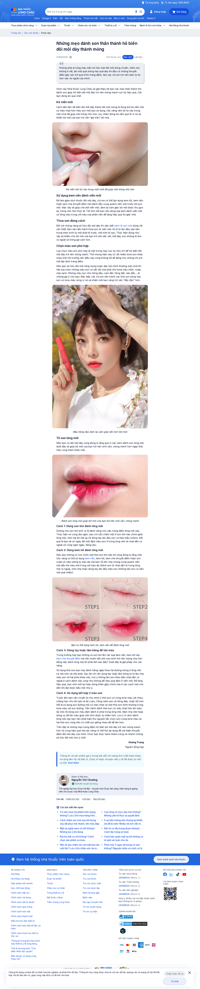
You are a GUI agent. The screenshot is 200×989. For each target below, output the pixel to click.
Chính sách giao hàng (21, 907)
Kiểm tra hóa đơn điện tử (23, 921)
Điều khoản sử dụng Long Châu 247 (23, 957)
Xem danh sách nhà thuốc (171, 859)
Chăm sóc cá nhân (56, 888)
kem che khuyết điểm (68, 658)
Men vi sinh (119, 18)
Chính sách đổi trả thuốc (22, 902)
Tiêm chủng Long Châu (58, 902)
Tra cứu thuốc (89, 878)
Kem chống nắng (73, 18)
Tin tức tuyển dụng (92, 907)
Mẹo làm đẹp (99, 799)
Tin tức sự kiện (90, 911)
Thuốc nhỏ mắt (90, 18)
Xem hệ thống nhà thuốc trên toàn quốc (50, 859)
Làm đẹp (86, 799)
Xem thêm (73, 762)
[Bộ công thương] (126, 917)
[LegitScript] (133, 931)
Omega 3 (46, 18)
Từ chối (175, 981)
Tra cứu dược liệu (91, 888)
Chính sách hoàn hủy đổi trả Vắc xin (24, 934)
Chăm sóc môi (72, 799)
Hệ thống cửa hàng (20, 878)
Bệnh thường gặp (91, 892)
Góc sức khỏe (31, 33)
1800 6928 (183, 2)
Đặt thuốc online (55, 897)
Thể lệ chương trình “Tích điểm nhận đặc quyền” (23, 950)
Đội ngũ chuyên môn (93, 902)
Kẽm (55, 18)
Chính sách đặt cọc (20, 892)
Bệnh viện (87, 897)
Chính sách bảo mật (20, 911)
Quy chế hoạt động (20, 888)
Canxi (37, 18)
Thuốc (50, 883)
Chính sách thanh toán (22, 916)
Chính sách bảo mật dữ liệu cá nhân (25, 927)
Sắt (61, 18)
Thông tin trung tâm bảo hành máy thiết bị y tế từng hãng (25, 942)
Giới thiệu (15, 874)
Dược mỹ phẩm (54, 878)
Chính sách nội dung (21, 897)
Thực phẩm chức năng (58, 874)
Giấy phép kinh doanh (22, 883)
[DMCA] (133, 924)
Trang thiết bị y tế (55, 892)
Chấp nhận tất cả (174, 973)
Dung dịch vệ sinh (135, 18)
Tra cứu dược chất (92, 883)
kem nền (90, 558)
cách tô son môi (122, 225)
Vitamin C (151, 18)
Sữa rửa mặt (106, 18)
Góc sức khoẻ (89, 874)
